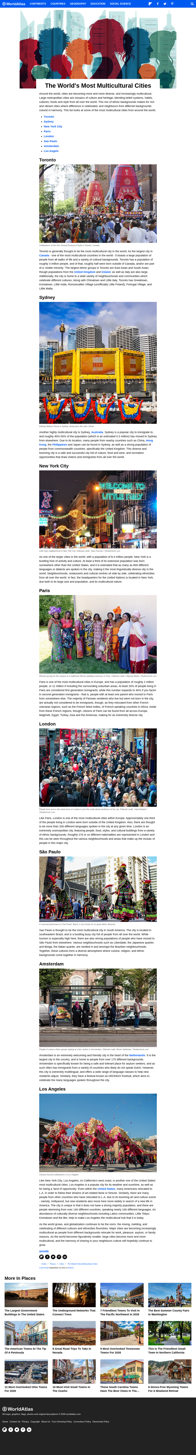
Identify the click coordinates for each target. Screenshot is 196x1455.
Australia (97, 432)
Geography (78, 3)
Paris (47, 131)
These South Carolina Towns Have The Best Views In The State (119, 1391)
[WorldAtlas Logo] (15, 4)
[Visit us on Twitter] (17, 1429)
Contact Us (15, 1422)
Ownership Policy (100, 1422)
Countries (58, 3)
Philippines (59, 444)
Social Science (120, 3)
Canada (44, 255)
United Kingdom (84, 272)
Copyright (35, 1422)
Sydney (49, 121)
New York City (53, 126)
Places (71, 1268)
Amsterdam (51, 146)
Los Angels (51, 151)
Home (5, 1422)
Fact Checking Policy (62, 1422)
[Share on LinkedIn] (64, 1257)
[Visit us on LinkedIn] (29, 1429)
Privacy (25, 1422)
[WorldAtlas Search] (192, 4)
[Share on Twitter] (53, 1257)
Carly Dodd (44, 1268)
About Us (45, 1422)
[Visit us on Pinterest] (23, 1429)
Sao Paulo (50, 141)
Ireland (106, 272)
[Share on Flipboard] (41, 1257)
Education (98, 3)
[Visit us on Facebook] (10, 1429)
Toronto (49, 116)
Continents (38, 3)
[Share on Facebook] (47, 1257)
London (49, 136)
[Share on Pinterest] (59, 1257)
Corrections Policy (82, 1422)
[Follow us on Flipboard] (4, 1429)
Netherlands (137, 1055)
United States (106, 1188)
